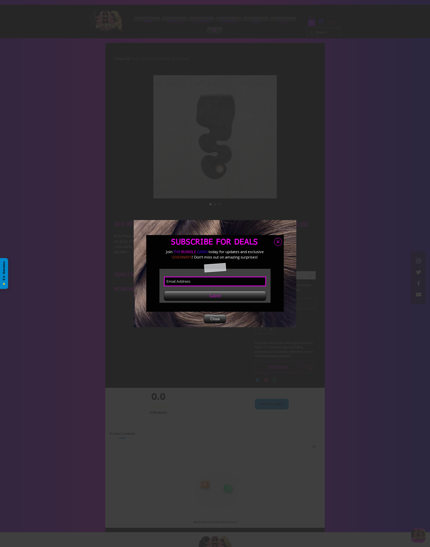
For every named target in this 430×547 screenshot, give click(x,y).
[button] (278, 242)
